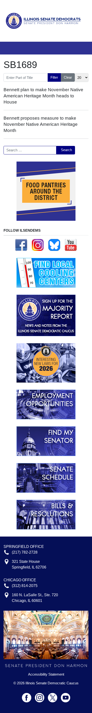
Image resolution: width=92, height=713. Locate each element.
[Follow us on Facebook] (21, 244)
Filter (54, 77)
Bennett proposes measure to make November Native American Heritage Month (41, 124)
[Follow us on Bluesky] (54, 244)
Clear (68, 77)
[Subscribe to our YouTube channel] (71, 244)
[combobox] (30, 150)
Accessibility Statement (46, 674)
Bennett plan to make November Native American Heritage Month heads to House (43, 95)
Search (66, 150)
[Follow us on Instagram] (37, 244)
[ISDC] (44, 20)
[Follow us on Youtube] (65, 695)
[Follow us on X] (54, 695)
